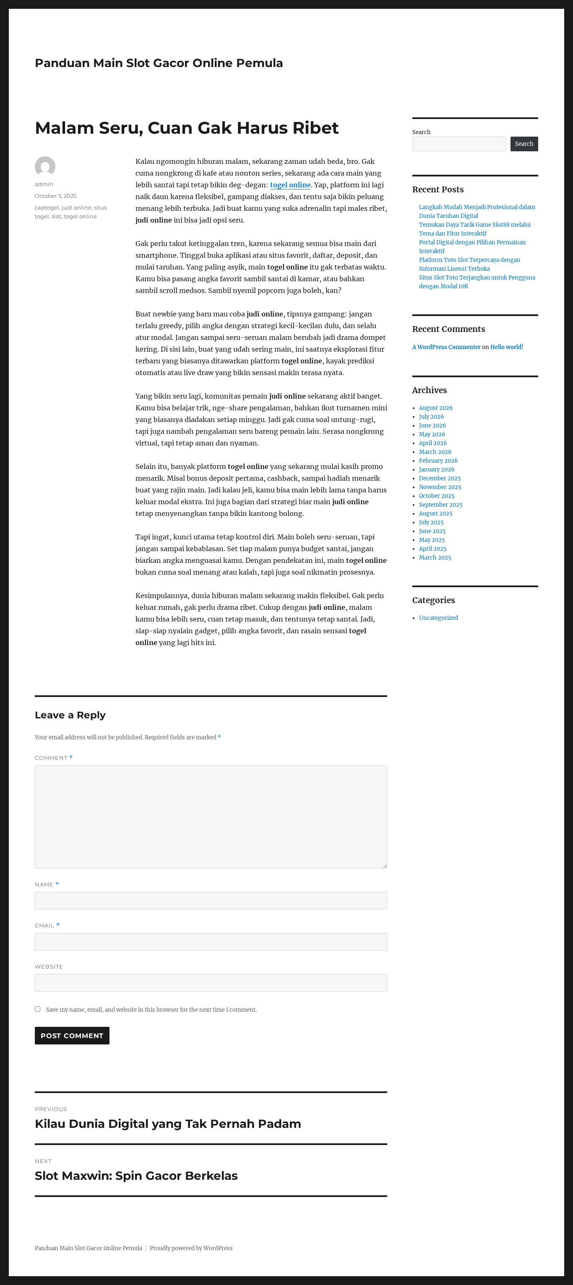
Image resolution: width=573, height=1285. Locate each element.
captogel (47, 207)
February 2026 (438, 460)
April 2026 (433, 443)
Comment (54, 758)
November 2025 (440, 487)
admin (44, 184)
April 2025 (433, 548)
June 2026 (432, 425)
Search (421, 132)
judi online (76, 207)
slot (56, 216)
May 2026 (432, 434)
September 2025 (441, 504)
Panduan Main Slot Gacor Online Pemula (159, 63)
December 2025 (440, 478)
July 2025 (431, 522)
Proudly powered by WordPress (191, 1248)
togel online (290, 185)
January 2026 (437, 469)
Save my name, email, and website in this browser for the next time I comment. (151, 1009)
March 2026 (435, 452)
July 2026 (431, 416)
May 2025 (432, 540)
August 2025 (436, 513)
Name (47, 884)
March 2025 (435, 557)
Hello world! (507, 347)
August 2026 (436, 408)
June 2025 (432, 531)
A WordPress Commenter (446, 347)
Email (47, 925)
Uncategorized (438, 618)
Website (49, 966)
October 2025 (437, 496)
